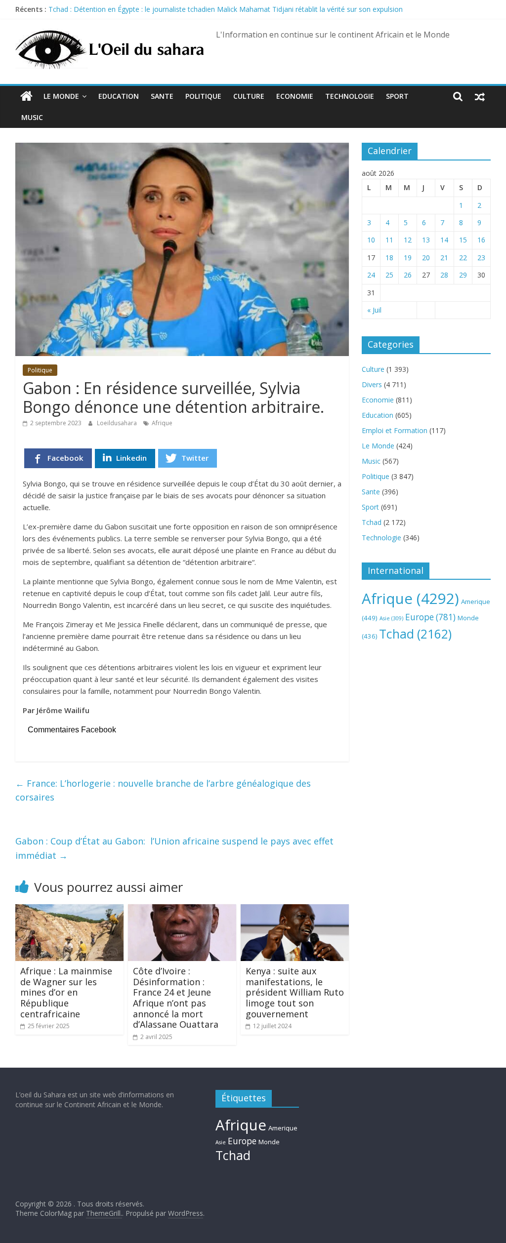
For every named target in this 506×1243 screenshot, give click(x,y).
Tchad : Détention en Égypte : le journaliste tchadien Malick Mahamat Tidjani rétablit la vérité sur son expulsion (225, 9)
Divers (372, 384)
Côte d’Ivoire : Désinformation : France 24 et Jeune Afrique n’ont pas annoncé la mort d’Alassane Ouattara (175, 997)
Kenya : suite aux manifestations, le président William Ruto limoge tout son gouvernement (295, 992)
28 (444, 275)
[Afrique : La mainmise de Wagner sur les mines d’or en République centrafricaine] (69, 910)
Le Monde (61, 96)
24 (371, 275)
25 (389, 275)
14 (444, 239)
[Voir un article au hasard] (480, 96)
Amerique (282, 1127)
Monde (269, 1141)
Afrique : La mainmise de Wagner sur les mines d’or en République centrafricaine (66, 992)
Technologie (349, 96)
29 (463, 275)
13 (426, 239)
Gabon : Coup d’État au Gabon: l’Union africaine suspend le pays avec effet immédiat (174, 848)
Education (118, 96)
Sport (397, 96)
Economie (294, 96)
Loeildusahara (117, 423)
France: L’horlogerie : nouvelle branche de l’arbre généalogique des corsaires (163, 790)
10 (371, 239)
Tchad (371, 522)
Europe (430, 617)
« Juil (374, 310)
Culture (248, 96)
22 (463, 257)
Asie (391, 618)
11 (389, 239)
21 (444, 257)
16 (481, 239)
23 (481, 257)
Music (32, 117)
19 (408, 257)
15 (463, 239)
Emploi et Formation (394, 430)
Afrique (162, 423)
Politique (203, 96)
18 (389, 257)
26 (408, 275)
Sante (162, 96)
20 (426, 257)
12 (408, 239)
